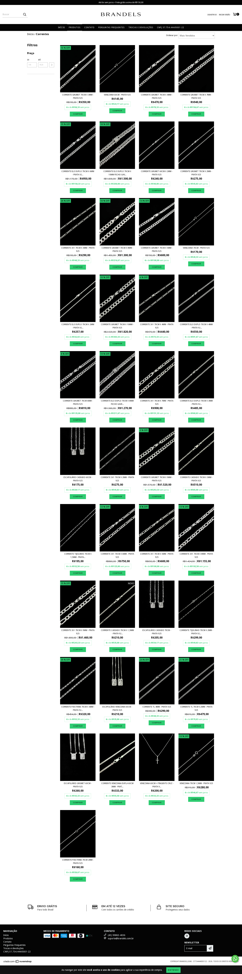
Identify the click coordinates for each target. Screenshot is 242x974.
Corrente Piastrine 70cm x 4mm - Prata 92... (77, 708)
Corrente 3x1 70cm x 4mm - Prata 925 (156, 326)
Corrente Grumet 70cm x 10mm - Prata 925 (117, 326)
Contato (89, 27)
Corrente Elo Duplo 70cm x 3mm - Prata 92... (196, 402)
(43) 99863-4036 (116, 935)
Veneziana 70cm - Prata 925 (196, 248)
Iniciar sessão (224, 15)
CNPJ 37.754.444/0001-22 (170, 27)
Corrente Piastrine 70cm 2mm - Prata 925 (78, 861)
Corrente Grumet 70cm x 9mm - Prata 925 (157, 479)
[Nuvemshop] (17, 962)
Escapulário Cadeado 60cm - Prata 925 (78, 479)
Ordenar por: (172, 35)
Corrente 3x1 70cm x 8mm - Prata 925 (196, 555)
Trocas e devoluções (140, 27)
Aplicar (51, 64)
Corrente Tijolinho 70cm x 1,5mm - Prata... (78, 555)
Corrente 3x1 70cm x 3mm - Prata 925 (77, 249)
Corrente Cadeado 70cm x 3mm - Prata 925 (196, 479)
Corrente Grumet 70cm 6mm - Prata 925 (78, 402)
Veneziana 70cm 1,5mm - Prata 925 (196, 783)
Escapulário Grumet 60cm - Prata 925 (78, 785)
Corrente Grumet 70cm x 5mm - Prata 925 (157, 249)
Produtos (75, 27)
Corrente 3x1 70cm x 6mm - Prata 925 (117, 555)
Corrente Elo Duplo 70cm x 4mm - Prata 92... (196, 326)
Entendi (173, 970)
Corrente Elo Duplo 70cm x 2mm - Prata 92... (77, 326)
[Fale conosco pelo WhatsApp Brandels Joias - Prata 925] (235, 958)
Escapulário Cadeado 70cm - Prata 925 (156, 632)
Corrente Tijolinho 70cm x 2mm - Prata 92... (196, 632)
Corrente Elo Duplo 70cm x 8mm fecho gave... (117, 402)
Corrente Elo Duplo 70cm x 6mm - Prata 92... (77, 173)
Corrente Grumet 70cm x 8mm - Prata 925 (117, 249)
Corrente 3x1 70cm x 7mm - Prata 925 (156, 402)
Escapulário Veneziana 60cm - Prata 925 (117, 708)
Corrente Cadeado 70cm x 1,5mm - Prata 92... (117, 632)
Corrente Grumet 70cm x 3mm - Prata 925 (78, 96)
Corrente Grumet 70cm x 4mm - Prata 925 (157, 96)
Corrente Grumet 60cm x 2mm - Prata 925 (157, 173)
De (28, 60)
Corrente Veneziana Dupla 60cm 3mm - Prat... (117, 785)
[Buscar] (24, 14)
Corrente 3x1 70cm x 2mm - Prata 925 (117, 479)
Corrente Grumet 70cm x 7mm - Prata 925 (196, 96)
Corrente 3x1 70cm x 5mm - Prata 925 (156, 555)
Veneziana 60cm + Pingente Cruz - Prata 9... (157, 785)
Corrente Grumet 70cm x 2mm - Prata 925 (196, 173)
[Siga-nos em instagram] (186, 936)
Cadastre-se (212, 15)
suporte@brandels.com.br (121, 938)
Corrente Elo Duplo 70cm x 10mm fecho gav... (117, 173)
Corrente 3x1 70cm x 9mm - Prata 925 (77, 632)
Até (39, 60)
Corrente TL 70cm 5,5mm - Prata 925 (196, 708)
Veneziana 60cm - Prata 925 (117, 95)
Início (61, 27)
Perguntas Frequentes (111, 27)
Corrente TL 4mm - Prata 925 (156, 707)
